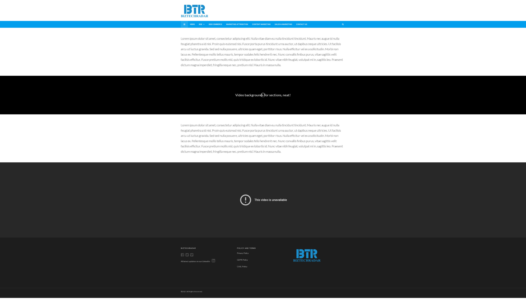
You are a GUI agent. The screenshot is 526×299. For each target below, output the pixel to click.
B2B (200, 24)
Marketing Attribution (237, 24)
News (192, 24)
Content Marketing (261, 24)
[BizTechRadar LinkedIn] (213, 261)
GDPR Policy (242, 260)
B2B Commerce (215, 24)
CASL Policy (242, 266)
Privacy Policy (243, 253)
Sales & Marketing (283, 24)
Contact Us (301, 24)
